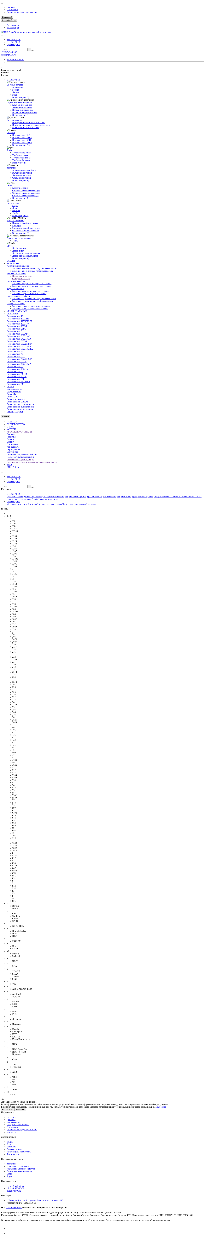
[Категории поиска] (2, 35)
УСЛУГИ (11, 429)
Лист (14, 208)
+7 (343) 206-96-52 (10, 52)
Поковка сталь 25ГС (16, 329)
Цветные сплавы (15, 85)
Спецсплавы (13, 203)
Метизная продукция (113, 496)
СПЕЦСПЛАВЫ (15, 412)
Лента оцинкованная (22, 107)
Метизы (16, 210)
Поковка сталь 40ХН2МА (19, 364)
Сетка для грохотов (16, 399)
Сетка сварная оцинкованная (26, 193)
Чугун (65, 504)
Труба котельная (20, 155)
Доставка (11, 7)
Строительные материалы (19, 238)
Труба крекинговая (21, 158)
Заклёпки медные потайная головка (29, 293)
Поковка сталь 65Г (15, 379)
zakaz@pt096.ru (8, 55)
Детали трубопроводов (34, 496)
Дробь (10, 246)
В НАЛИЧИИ (13, 42)
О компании (12, 9)
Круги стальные (14, 120)
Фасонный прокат (36, 504)
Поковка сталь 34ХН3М (18, 336)
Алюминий (17, 87)
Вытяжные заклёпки (16, 273)
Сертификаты (13, 449)
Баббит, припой (78, 496)
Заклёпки (11, 1164)
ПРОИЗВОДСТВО (16, 424)
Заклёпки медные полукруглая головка (31, 291)
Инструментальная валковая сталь (28, 122)
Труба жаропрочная (21, 152)
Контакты (11, 1132)
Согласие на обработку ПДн (20, 459)
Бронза (15, 90)
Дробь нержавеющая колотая (26, 253)
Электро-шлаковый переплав (83, 504)
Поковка (11, 132)
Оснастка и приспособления (25, 230)
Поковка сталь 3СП (21, 140)
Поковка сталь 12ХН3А (18, 324)
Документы (12, 452)
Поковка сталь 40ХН (22, 142)
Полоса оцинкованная (22, 110)
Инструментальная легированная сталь (31, 125)
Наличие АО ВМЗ (193, 496)
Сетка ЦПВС (13, 396)
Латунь (15, 92)
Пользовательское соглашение (21, 457)
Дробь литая (18, 251)
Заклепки (11, 168)
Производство (13, 44)
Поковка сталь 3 (14, 331)
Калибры (16, 225)
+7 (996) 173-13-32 (15, 59)
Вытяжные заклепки (22, 173)
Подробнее (160, 1107)
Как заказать (13, 447)
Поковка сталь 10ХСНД (18, 318)
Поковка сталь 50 (15, 371)
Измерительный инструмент (25, 223)
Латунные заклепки (21, 175)
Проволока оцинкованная (24, 112)
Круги (15, 205)
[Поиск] (32, 50)
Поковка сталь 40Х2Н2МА (19, 359)
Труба (9, 150)
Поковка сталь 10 (15, 316)
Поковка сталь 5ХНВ (17, 374)
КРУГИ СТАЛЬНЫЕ (17, 311)
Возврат (10, 442)
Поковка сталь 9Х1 (21, 135)
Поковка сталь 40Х (16, 356)
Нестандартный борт (22, 276)
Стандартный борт (21, 278)
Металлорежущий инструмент (26, 228)
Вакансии (11, 1146)
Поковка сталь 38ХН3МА (19, 346)
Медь (14, 95)
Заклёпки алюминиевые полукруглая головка (34, 268)
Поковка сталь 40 (15, 354)
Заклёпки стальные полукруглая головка (31, 306)
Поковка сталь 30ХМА (17, 334)
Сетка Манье (13, 394)
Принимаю (20, 1110)
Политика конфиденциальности (22, 12)
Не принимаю (8, 1110)
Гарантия (11, 437)
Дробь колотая (19, 248)
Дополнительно (8, 1137)
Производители (14, 1149)
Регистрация (13, 27)
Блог (9, 1144)
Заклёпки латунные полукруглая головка (31, 283)
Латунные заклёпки (16, 281)
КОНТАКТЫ (13, 467)
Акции (10, 1141)
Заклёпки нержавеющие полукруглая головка (34, 298)
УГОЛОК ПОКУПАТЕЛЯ (19, 432)
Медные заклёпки (15, 288)
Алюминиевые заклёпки (24, 170)
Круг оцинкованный (22, 105)
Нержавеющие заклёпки (18, 296)
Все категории (13, 39)
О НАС (10, 427)
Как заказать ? (13, 1122)
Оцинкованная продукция (19, 102)
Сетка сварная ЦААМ (17, 402)
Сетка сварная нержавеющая (26, 190)
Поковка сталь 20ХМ (22, 137)
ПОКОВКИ (12, 313)
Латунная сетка (14, 391)
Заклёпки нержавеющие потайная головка (32, 301)
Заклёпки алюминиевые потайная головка (32, 271)
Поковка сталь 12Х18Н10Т (19, 321)
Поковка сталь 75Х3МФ (18, 381)
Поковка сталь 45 (15, 366)
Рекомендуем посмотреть (19, 1151)
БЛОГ (9, 464)
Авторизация (13, 25)
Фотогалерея (13, 1154)
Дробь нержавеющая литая (25, 256)
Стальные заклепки (21, 178)
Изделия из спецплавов (18, 1166)
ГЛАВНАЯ (12, 421)
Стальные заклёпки (16, 303)
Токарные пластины (48, 499)
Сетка (9, 185)
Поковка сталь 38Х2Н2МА (19, 344)
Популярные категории (12, 1159)
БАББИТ (11, 261)
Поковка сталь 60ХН (16, 376)
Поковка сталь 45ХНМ (17, 369)
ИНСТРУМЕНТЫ (15, 220)
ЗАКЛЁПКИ (13, 263)
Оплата (10, 439)
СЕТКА (10, 386)
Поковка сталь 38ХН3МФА (20, 349)
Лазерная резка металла (18, 1124)
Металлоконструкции (17, 504)
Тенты (15, 241)
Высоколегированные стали (25, 127)
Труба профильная (21, 160)
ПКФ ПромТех (14, 1207)
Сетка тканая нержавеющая (25, 195)
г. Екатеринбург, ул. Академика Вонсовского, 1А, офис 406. (35, 1200)
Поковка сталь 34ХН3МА (19, 339)
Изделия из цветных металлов (21, 1169)
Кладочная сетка (20, 188)
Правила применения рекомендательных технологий (32, 462)
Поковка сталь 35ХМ (17, 341)
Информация (7, 1112)
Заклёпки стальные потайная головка (30, 308)
